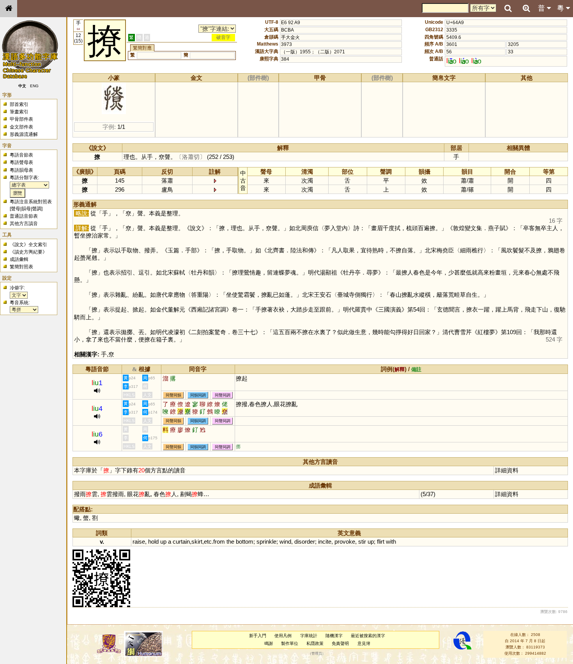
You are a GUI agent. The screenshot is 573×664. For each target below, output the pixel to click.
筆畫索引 (19, 111)
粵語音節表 (21, 155)
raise (139, 541)
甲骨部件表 (21, 119)
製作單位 (289, 643)
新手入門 (257, 635)
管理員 (316, 653)
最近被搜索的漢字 (368, 635)
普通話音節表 (24, 216)
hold (153, 541)
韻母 (26, 208)
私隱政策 (315, 643)
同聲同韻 (173, 395)
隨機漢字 (334, 635)
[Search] (507, 8)
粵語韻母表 (21, 170)
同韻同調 (198, 395)
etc (208, 541)
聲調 (36, 208)
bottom (244, 541)
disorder (304, 541)
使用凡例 (283, 635)
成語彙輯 (19, 259)
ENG (34, 86)
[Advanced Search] (526, 8)
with (391, 541)
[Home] (8, 8)
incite (324, 541)
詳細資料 (506, 470)
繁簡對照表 (21, 266)
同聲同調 (222, 395)
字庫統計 (308, 635)
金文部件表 (21, 127)
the (230, 541)
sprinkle (266, 541)
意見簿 (363, 643)
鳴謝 (268, 643)
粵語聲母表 (21, 162)
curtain (181, 541)
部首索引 (19, 104)
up (163, 541)
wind (285, 541)
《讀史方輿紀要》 (28, 252)
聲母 (15, 208)
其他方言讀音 (24, 223)
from (219, 541)
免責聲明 (340, 643)
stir (362, 541)
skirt (196, 541)
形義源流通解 (24, 134)
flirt (380, 541)
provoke (344, 541)
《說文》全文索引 (28, 244)
